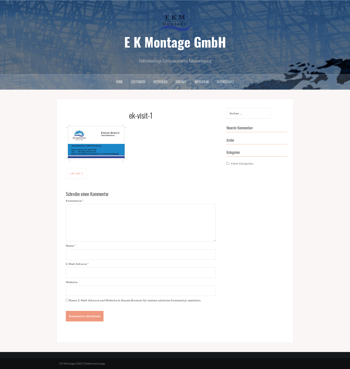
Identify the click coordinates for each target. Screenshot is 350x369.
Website (71, 282)
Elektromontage (95, 363)
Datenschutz (225, 81)
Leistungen (138, 81)
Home (119, 81)
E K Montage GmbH (175, 41)
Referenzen (160, 81)
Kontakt (181, 81)
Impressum (202, 81)
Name (70, 245)
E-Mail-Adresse (77, 264)
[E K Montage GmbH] (175, 21)
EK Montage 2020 (71, 363)
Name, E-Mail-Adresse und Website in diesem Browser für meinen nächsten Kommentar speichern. (135, 300)
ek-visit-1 (77, 173)
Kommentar (75, 200)
